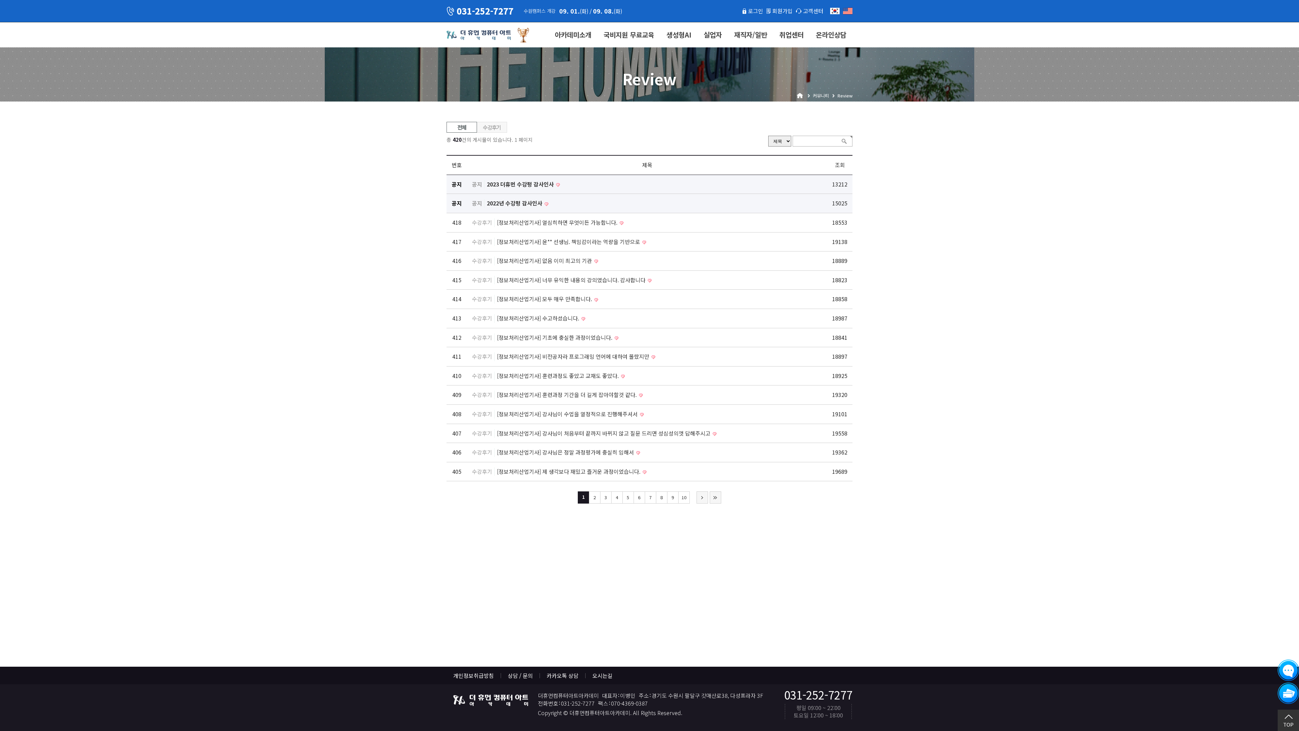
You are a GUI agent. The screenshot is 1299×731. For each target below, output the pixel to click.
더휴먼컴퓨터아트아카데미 (479, 35)
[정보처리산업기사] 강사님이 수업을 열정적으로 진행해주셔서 (568, 414)
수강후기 (492, 127)
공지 (477, 184)
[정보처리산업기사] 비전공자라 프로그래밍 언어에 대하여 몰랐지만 (574, 356)
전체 (461, 127)
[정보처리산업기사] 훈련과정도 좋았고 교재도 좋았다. (558, 376)
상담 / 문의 (520, 675)
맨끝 (715, 497)
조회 (840, 165)
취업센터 (791, 35)
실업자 (713, 35)
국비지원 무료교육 (628, 35)
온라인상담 (831, 35)
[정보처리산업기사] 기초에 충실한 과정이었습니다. (555, 337)
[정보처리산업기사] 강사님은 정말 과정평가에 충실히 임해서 (566, 452)
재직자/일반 (750, 35)
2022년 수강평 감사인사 (515, 203)
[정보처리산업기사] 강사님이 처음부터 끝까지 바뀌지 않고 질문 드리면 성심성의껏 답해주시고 (604, 433)
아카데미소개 (573, 35)
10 (684, 497)
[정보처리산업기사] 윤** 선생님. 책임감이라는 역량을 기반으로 (569, 242)
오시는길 (602, 675)
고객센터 (813, 11)
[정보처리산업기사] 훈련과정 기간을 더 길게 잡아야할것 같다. (567, 395)
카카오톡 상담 (562, 675)
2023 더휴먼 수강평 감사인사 (521, 184)
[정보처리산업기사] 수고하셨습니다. (538, 318)
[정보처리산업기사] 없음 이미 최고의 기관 (545, 261)
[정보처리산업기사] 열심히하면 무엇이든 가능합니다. (558, 222)
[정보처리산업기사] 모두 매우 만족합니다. (545, 299)
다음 (702, 497)
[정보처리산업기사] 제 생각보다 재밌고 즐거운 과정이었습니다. (569, 471)
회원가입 (782, 11)
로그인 (755, 11)
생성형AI (678, 35)
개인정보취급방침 (473, 675)
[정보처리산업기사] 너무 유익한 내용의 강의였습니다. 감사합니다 (572, 280)
